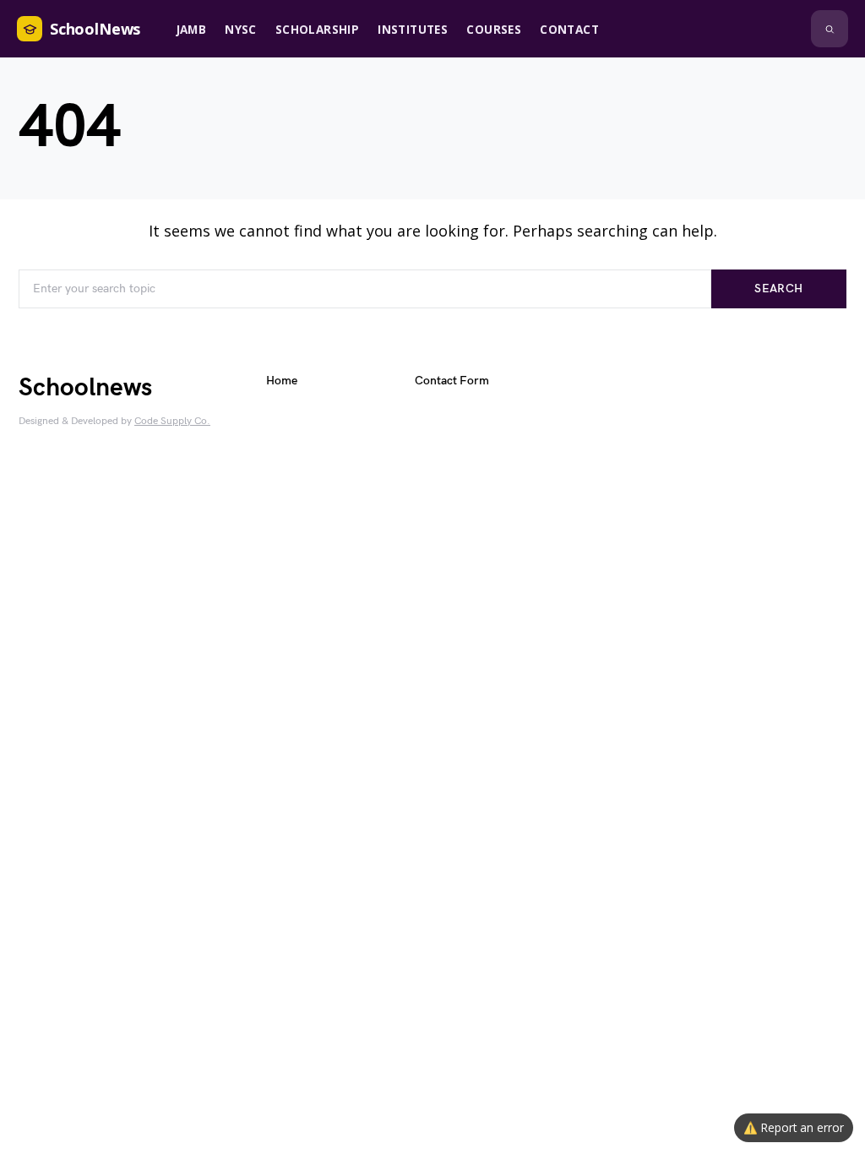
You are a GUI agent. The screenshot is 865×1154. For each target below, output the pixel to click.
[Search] (829, 28)
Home (281, 380)
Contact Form (452, 380)
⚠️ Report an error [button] (793, 1127)
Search (778, 288)
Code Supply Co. (172, 421)
